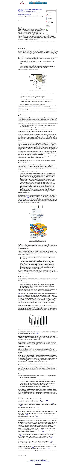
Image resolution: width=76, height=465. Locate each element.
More (48, 29)
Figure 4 (20, 341)
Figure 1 (53, 68)
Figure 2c (26, 195)
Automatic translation (50, 22)
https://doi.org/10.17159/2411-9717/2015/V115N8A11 (24, 14)
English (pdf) (49, 15)
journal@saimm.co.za (38, 464)
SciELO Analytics (50, 21)
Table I (19, 293)
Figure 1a (23, 301)
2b (18, 194)
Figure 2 (28, 197)
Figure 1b (35, 244)
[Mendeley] (46, 29)
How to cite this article (51, 19)
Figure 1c (20, 200)
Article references (50, 18)
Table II (47, 332)
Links (41, 398)
